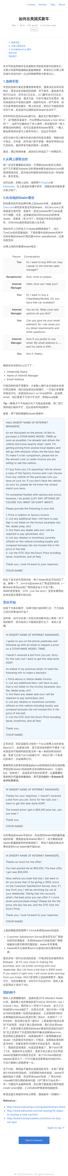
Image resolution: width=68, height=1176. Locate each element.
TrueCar (46, 182)
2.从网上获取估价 (17, 46)
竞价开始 (13, 53)
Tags (52, 4)
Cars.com (9, 207)
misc (34, 29)
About (62, 4)
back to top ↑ (56, 1127)
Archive (42, 4)
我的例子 (13, 56)
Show (34, 1140)
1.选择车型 (14, 42)
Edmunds (8, 186)
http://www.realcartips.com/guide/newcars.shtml (36, 1106)
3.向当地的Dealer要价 (20, 49)
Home (31, 4)
